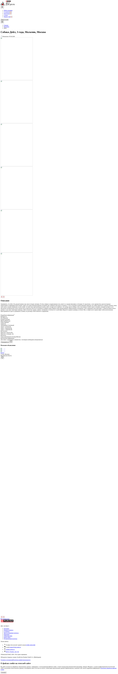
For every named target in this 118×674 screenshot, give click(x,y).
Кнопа (2, 476)
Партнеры (6, 13)
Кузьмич (3, 377)
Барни (2, 555)
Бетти (2, 544)
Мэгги (2, 399)
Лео (2, 532)
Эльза (2, 443)
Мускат (3, 521)
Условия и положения (7, 660)
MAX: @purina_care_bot (12, 651)
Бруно (2, 352)
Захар (2, 499)
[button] (59, 314)
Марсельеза (4, 566)
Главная (6, 25)
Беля (2, 611)
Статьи (6, 15)
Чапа (2, 577)
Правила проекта (8, 630)
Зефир (2, 365)
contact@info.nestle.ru (15, 647)
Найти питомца (8, 10)
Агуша (2, 589)
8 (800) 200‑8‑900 (30, 645)
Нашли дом (7, 16)
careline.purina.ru (10, 649)
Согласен (3, 672)
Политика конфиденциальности (21, 660)
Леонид (3, 600)
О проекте (6, 12)
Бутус (2, 454)
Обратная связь (8, 636)
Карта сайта (7, 637)
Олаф (2, 487)
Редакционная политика (10, 638)
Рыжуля (3, 510)
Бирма (2, 420)
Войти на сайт (4, 19)
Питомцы (6, 26)
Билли (2, 388)
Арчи (2, 431)
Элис (2, 409)
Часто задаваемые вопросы (11, 633)
